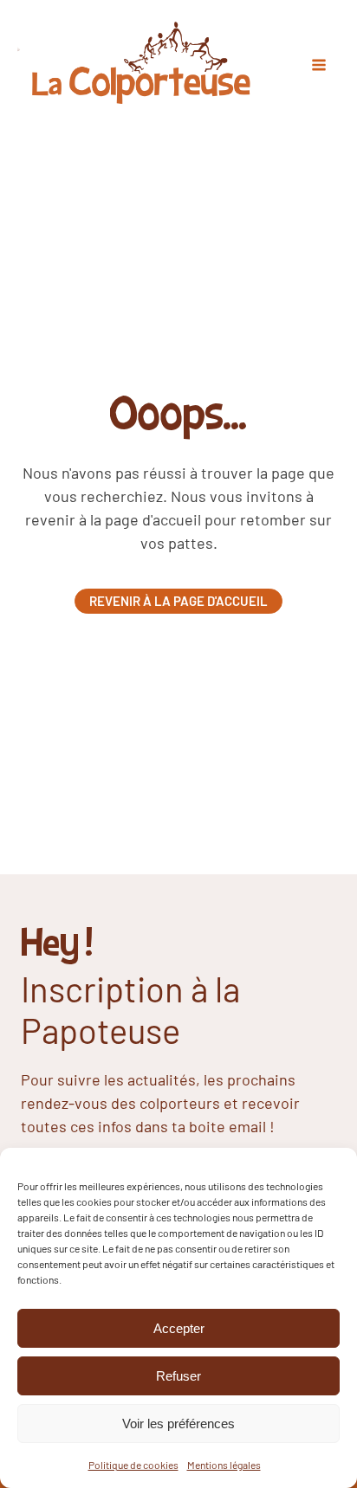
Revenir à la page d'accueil (178, 601)
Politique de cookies (133, 1465)
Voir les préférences (178, 1423)
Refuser (178, 1376)
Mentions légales (224, 1465)
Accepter (178, 1328)
